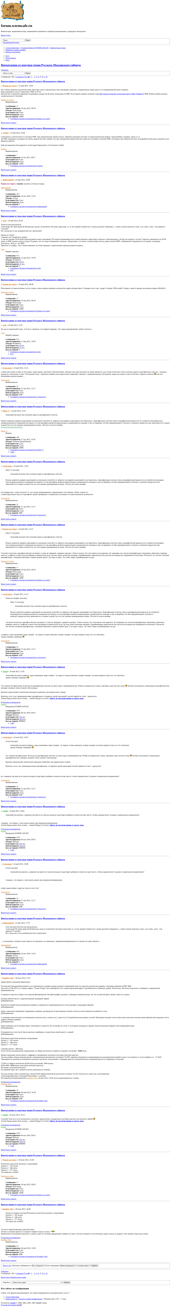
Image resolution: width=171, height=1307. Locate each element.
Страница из (22, 77)
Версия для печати (13, 52)
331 (20, 717)
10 (46, 77)
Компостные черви (57, 48)
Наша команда (11, 1299)
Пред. (5, 1266)
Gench (5, 671)
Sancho (5, 133)
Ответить (4, 70)
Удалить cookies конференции (30, 1299)
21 (21, 264)
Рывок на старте (10, 86)
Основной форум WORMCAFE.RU (35, 48)
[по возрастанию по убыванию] (87, 1266)
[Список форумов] (12, 20)
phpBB (13, 1303)
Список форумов (12, 48)
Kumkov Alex (8, 978)
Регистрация (11, 58)
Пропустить (5, 35)
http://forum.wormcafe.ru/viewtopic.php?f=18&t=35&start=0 (121, 94)
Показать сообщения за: (22, 1266)
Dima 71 (6, 411)
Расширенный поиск (11, 42)
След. (9, 1266)
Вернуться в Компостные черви (13, 1277)
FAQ (7, 56)
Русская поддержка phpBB (11, 1305)
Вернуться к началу (8, 123)
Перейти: (6, 1282)
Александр (7, 368)
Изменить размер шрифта (16, 50)
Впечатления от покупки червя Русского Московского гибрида (41, 65)
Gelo (4, 221)
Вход (8, 60)
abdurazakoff (8, 180)
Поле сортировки (52, 1266)
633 (21, 719)
